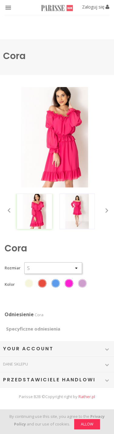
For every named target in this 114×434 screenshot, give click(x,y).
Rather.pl (86, 396)
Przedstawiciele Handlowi (49, 379)
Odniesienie (19, 314)
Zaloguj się (93, 7)
